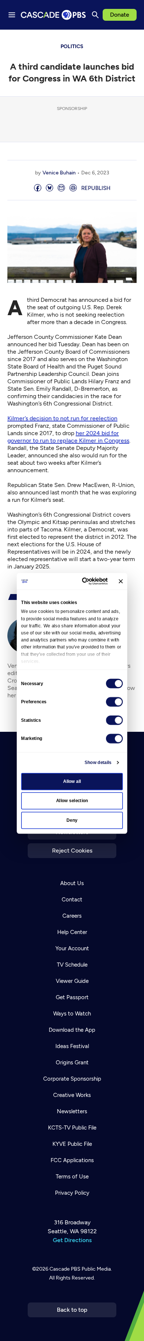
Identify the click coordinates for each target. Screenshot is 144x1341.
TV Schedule (72, 964)
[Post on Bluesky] (49, 188)
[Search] (95, 14)
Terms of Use (72, 1176)
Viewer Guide (72, 981)
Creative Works (72, 1095)
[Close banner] (121, 581)
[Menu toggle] (11, 14)
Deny (71, 820)
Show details (98, 762)
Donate (119, 14)
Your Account (72, 948)
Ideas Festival (72, 1046)
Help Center (72, 932)
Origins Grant (72, 1062)
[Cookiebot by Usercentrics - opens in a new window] (84, 581)
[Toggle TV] (133, 40)
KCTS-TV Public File (72, 1127)
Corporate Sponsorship (72, 1078)
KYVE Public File (72, 1144)
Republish (95, 188)
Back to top (72, 1309)
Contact (72, 899)
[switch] (114, 701)
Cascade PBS (64, 1269)
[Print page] (73, 188)
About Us (72, 883)
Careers (72, 916)
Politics (72, 46)
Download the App (72, 1030)
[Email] (61, 188)
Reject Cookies (72, 850)
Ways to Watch (72, 1013)
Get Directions (72, 1240)
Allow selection (72, 800)
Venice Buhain (59, 173)
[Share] (37, 188)
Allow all (72, 781)
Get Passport (72, 997)
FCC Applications (72, 1160)
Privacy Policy (72, 1193)
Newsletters (72, 1111)
